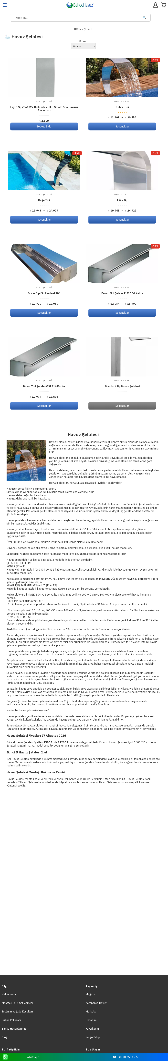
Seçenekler (122, 126)
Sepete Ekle (44, 126)
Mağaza (90, 994)
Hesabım (91, 1020)
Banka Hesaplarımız (14, 1028)
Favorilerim (92, 1028)
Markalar (91, 1011)
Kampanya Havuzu (97, 1003)
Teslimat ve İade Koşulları (17, 1011)
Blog (4, 1037)
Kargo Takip (93, 1037)
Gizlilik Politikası (11, 1020)
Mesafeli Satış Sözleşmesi (17, 1003)
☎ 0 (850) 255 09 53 (126, 1057)
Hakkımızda (9, 994)
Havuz (78, 29)
